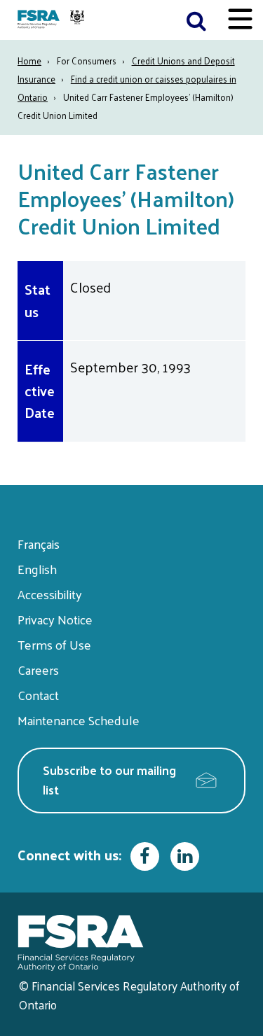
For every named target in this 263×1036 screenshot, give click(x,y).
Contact (38, 694)
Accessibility (50, 594)
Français (39, 543)
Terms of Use (54, 644)
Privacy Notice (55, 619)
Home (29, 60)
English (37, 568)
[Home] (53, 20)
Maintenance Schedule (79, 720)
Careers (38, 669)
